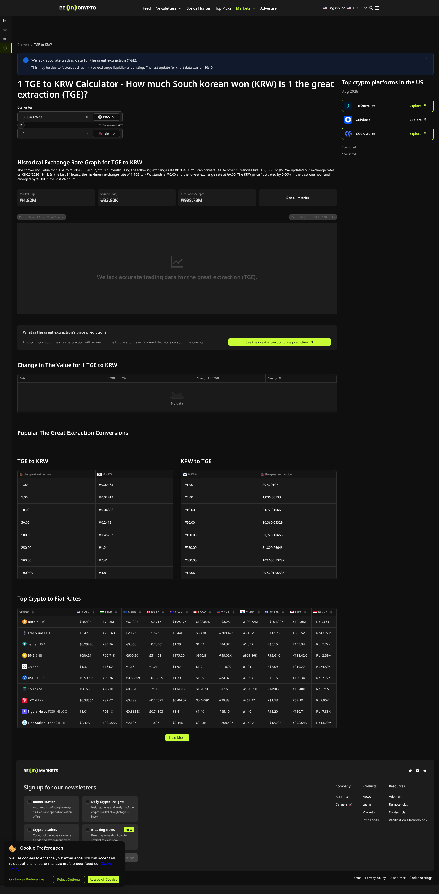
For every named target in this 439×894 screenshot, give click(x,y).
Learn (366, 804)
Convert (23, 44)
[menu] (6, 34)
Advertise (268, 8)
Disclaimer (397, 877)
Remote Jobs (398, 804)
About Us (343, 796)
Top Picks (223, 8)
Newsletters (165, 8)
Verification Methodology (408, 820)
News (366, 796)
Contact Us (397, 812)
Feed (147, 8)
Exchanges (370, 820)
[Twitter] (410, 771)
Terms (356, 877)
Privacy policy (375, 877)
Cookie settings (421, 877)
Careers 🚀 (344, 804)
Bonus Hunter (198, 8)
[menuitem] (6, 20)
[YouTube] (417, 771)
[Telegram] (425, 771)
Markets (243, 8)
